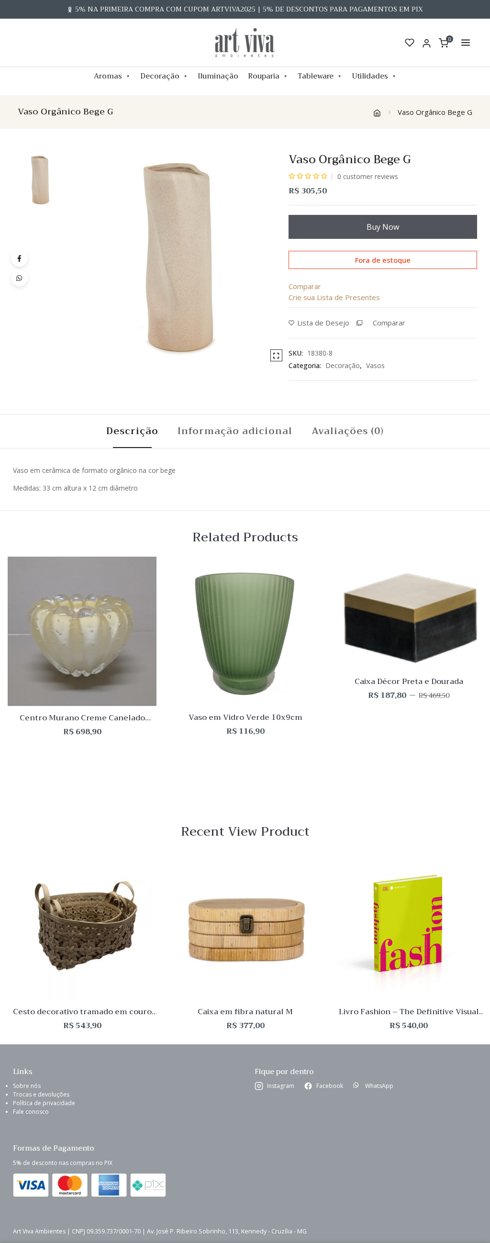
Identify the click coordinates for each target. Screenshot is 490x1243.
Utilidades (370, 76)
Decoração (159, 76)
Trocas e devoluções (41, 1094)
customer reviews (367, 176)
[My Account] (427, 42)
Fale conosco (31, 1112)
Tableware (316, 76)
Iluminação (218, 76)
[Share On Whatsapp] (19, 277)
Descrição (132, 431)
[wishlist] (409, 42)
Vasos (375, 365)
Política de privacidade (44, 1103)
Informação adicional (235, 431)
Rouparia (263, 76)
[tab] (132, 431)
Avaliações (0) (348, 431)
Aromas (108, 76)
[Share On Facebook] (19, 258)
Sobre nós (27, 1086)
